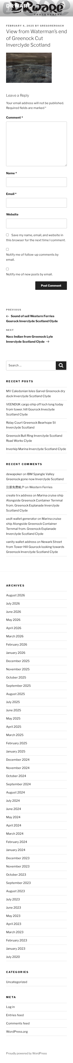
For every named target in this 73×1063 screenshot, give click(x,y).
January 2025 (15, 751)
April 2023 (13, 924)
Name (11, 173)
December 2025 (18, 661)
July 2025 (13, 702)
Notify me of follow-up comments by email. (32, 257)
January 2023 (15, 948)
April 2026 (13, 628)
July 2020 (13, 957)
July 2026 (13, 603)
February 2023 (16, 940)
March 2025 (15, 735)
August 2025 (15, 694)
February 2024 (16, 842)
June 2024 (13, 809)
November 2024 (18, 768)
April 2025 (13, 727)
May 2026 (13, 620)
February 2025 (16, 743)
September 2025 (18, 686)
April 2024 (13, 825)
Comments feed (18, 1023)
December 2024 (18, 760)
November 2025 (18, 669)
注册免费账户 (15, 487)
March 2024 (15, 833)
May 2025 (13, 718)
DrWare (18, 6)
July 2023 (13, 899)
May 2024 (13, 817)
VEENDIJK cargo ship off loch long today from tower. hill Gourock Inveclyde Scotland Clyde (34, 409)
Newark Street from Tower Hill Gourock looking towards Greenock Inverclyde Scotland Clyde (35, 547)
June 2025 (13, 710)
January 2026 (15, 653)
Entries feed (15, 1015)
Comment (14, 117)
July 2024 (13, 801)
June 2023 (13, 907)
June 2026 (13, 612)
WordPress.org (17, 1031)
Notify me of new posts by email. (29, 274)
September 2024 (18, 784)
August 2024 (15, 792)
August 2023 (15, 891)
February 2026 (16, 644)
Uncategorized (16, 982)
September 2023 (18, 883)
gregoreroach (52, 25)
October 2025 (16, 677)
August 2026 (15, 595)
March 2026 (15, 636)
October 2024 (16, 776)
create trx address (19, 495)
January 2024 (15, 850)
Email (11, 194)
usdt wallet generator (21, 519)
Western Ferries (41, 487)
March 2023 (15, 932)
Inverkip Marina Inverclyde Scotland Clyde (36, 449)
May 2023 (13, 916)
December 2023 (18, 858)
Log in (10, 1007)
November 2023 (18, 866)
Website (12, 214)
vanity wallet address (21, 542)
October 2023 (16, 874)
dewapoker (14, 474)
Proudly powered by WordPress (26, 1053)
